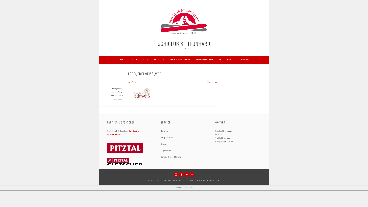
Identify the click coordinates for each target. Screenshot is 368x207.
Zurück (134, 81)
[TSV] (186, 174)
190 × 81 (117, 96)
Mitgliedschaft (227, 59)
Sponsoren (118, 99)
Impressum (166, 150)
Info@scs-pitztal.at (224, 141)
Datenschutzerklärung (171, 157)
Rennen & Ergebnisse (180, 59)
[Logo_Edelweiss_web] (141, 97)
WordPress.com (211, 181)
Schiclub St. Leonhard (184, 43)
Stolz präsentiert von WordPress (166, 181)
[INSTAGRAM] (176, 174)
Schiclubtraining (204, 59)
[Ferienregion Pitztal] (125, 152)
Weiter (210, 81)
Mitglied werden (168, 137)
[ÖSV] (191, 174)
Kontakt (245, 59)
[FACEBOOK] (181, 174)
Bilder (163, 144)
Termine (164, 131)
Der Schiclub (142, 59)
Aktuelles (159, 59)
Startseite (124, 59)
